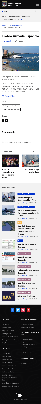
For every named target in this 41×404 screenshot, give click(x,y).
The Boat (6, 319)
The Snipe (5, 324)
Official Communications (10, 383)
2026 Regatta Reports (26, 194)
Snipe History (6, 327)
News (19, 222)
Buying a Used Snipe (9, 340)
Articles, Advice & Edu (30, 333)
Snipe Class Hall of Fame (10, 386)
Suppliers (5, 343)
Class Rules (6, 353)
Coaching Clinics (7, 375)
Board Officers (7, 363)
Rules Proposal (7, 360)
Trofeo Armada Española (11, 109)
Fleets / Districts (8, 369)
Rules (20, 241)
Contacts (24, 363)
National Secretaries (9, 366)
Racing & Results (29, 319)
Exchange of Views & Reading (29, 346)
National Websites (8, 372)
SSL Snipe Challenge (26, 296)
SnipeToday (8, 41)
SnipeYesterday (27, 353)
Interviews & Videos (28, 350)
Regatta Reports (27, 324)
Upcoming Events (16, 25)
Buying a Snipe (7, 334)
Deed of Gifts (6, 357)
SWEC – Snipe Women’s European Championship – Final (28, 213)
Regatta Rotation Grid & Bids (10, 379)
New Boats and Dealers (10, 337)
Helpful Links (27, 358)
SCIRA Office (23, 236)
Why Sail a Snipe (8, 331)
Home (4, 25)
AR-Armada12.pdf (9, 96)
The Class (6, 348)
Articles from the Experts (27, 341)
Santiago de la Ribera (11, 106)
